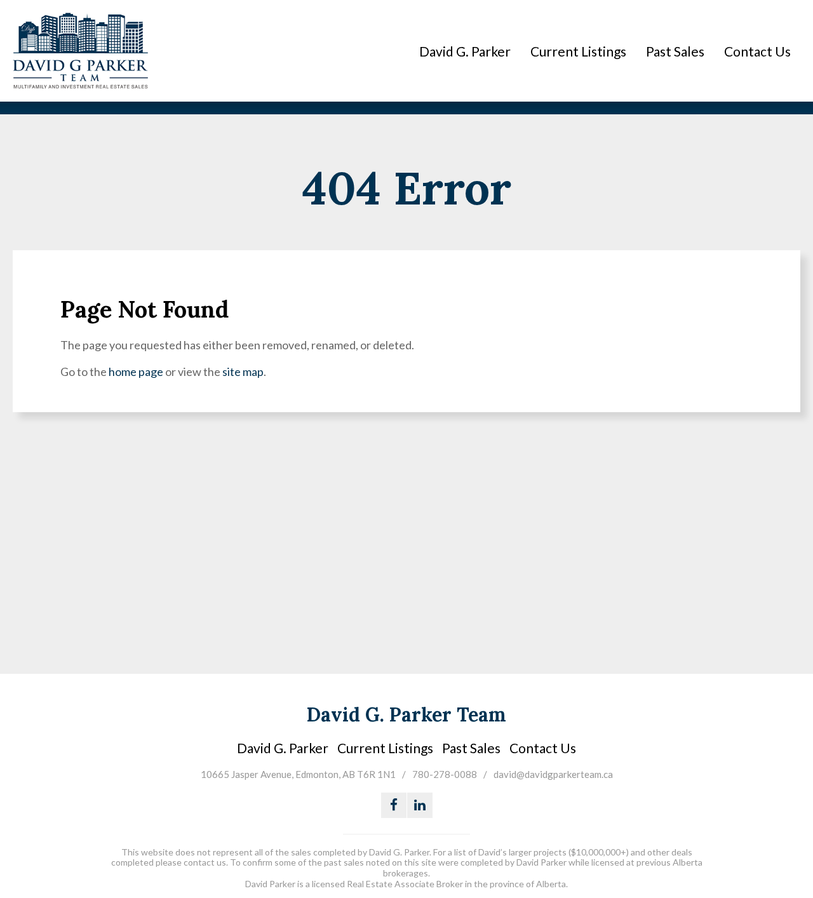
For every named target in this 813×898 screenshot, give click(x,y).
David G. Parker (465, 51)
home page (136, 372)
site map (243, 372)
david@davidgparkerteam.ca (553, 774)
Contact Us (757, 51)
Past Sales (675, 51)
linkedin (420, 805)
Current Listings (578, 51)
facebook (393, 805)
